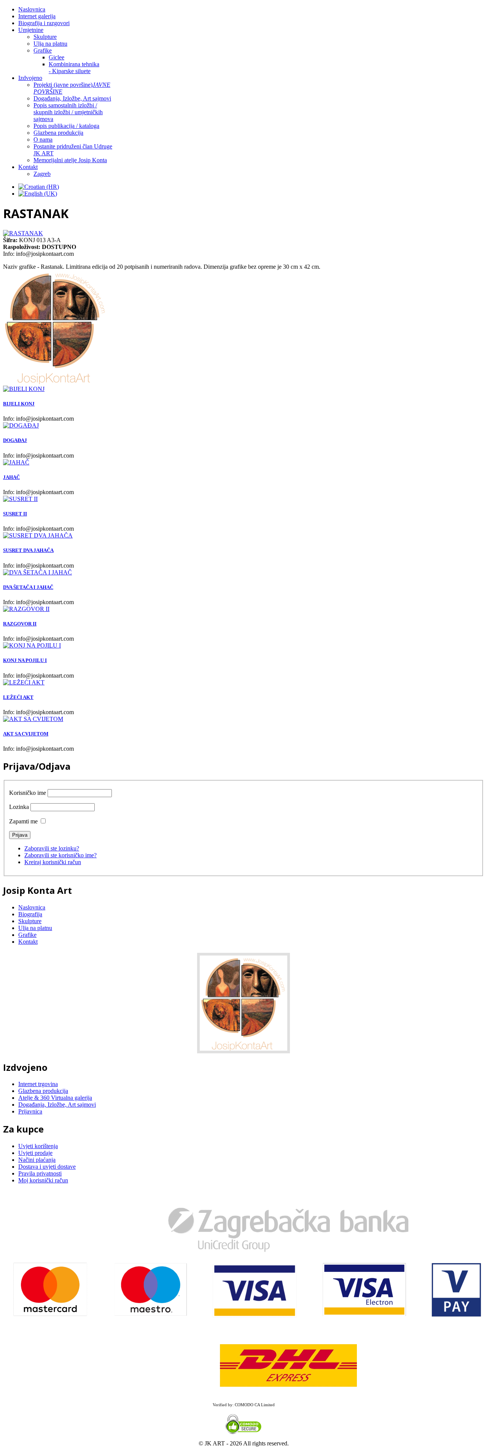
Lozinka (19, 807)
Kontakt (28, 167)
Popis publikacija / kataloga (66, 126)
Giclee (56, 57)
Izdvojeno (30, 78)
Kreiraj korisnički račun (52, 862)
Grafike (42, 50)
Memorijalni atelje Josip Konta (70, 160)
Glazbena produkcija (58, 132)
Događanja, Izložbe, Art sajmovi (72, 98)
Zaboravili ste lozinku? (51, 848)
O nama (43, 139)
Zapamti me (23, 821)
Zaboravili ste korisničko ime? (60, 855)
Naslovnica (31, 9)
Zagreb (42, 174)
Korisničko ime (27, 793)
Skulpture (45, 36)
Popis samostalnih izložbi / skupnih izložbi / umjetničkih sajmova (68, 112)
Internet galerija (37, 16)
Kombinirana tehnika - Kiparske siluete (74, 67)
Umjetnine (30, 30)
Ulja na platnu (50, 43)
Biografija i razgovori (44, 23)
